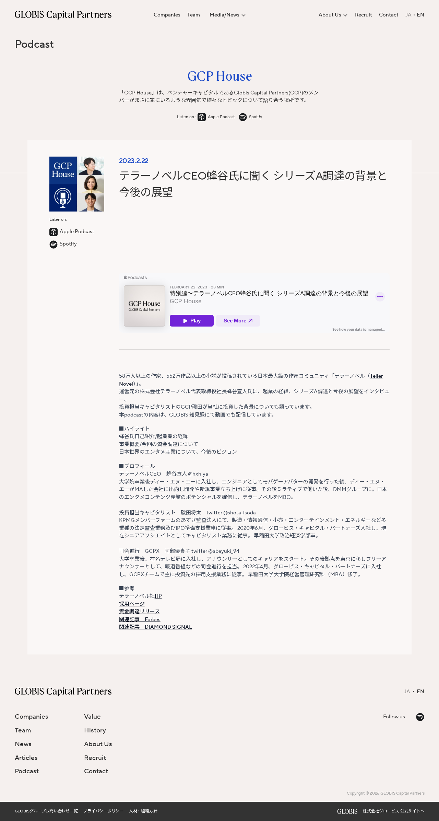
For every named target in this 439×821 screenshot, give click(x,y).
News (23, 744)
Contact (389, 15)
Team (193, 15)
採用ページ (132, 604)
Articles (26, 758)
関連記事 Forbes (140, 619)
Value (92, 716)
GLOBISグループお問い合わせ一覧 (46, 811)
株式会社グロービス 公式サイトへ (393, 811)
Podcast (34, 44)
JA (408, 15)
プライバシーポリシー (103, 811)
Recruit (363, 15)
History (95, 730)
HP (158, 596)
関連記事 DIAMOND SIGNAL (155, 627)
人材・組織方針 (143, 811)
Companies (167, 15)
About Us (98, 744)
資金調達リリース (139, 611)
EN (420, 15)
